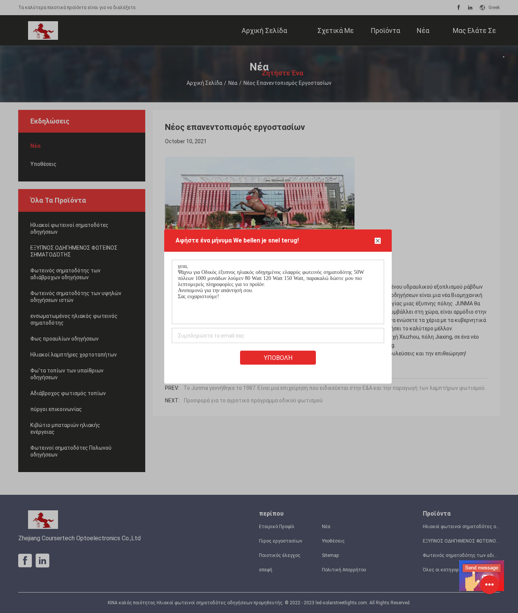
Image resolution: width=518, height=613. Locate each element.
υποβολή (278, 357)
